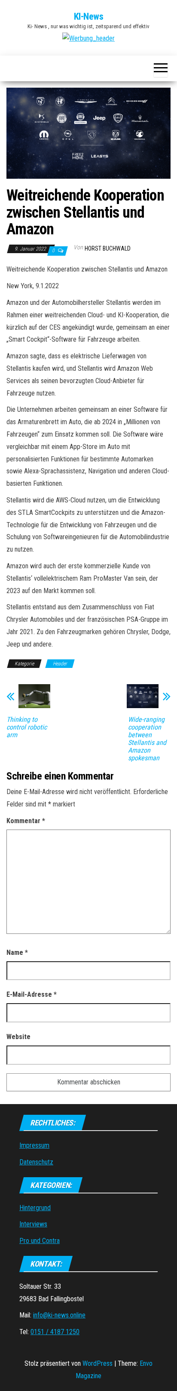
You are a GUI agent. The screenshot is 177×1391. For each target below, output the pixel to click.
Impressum (34, 1145)
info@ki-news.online (59, 1315)
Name (17, 952)
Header (60, 664)
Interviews (33, 1224)
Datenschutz (36, 1162)
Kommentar (25, 821)
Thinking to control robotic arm (26, 727)
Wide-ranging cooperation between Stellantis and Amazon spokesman (147, 739)
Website (18, 1037)
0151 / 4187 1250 (55, 1332)
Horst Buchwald (108, 248)
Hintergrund (35, 1208)
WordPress (97, 1363)
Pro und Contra (39, 1241)
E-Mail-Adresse (31, 994)
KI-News (89, 16)
